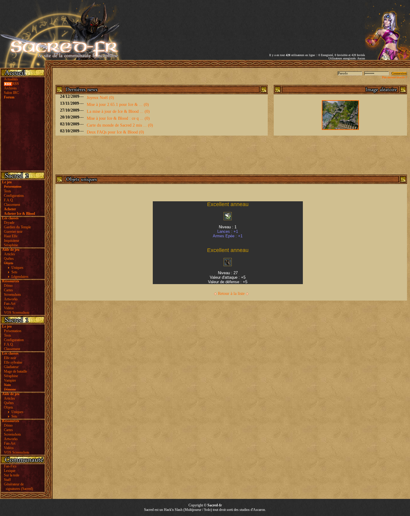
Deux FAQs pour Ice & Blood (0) (115, 132)
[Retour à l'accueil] (61, 58)
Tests (7, 191)
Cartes (8, 290)
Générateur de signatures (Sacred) (17, 486)
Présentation (12, 331)
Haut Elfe (10, 236)
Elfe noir (10, 358)
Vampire (10, 380)
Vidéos (9, 308)
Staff (7, 480)
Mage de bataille (15, 371)
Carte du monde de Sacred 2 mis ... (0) (120, 125)
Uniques (17, 268)
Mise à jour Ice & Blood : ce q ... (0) (118, 118)
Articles (9, 254)
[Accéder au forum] (387, 58)
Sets (14, 272)
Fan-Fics (10, 466)
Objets (8, 407)
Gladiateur (11, 367)
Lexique (9, 471)
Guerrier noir (13, 232)
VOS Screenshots (16, 312)
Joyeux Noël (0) (100, 97)
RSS (15, 84)
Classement (12, 204)
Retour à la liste (231, 293)
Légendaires (20, 276)
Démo (8, 286)
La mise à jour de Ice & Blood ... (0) (118, 111)
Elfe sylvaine (13, 362)
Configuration (14, 196)
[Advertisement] (295, 22)
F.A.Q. (9, 200)
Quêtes (9, 258)
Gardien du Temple (17, 227)
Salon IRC (11, 93)
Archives (10, 88)
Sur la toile (11, 475)
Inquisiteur (11, 240)
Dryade (9, 222)
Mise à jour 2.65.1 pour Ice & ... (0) (118, 104)
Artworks (11, 299)
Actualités (11, 79)
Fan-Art (9, 304)
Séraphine (11, 245)
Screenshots (12, 294)
